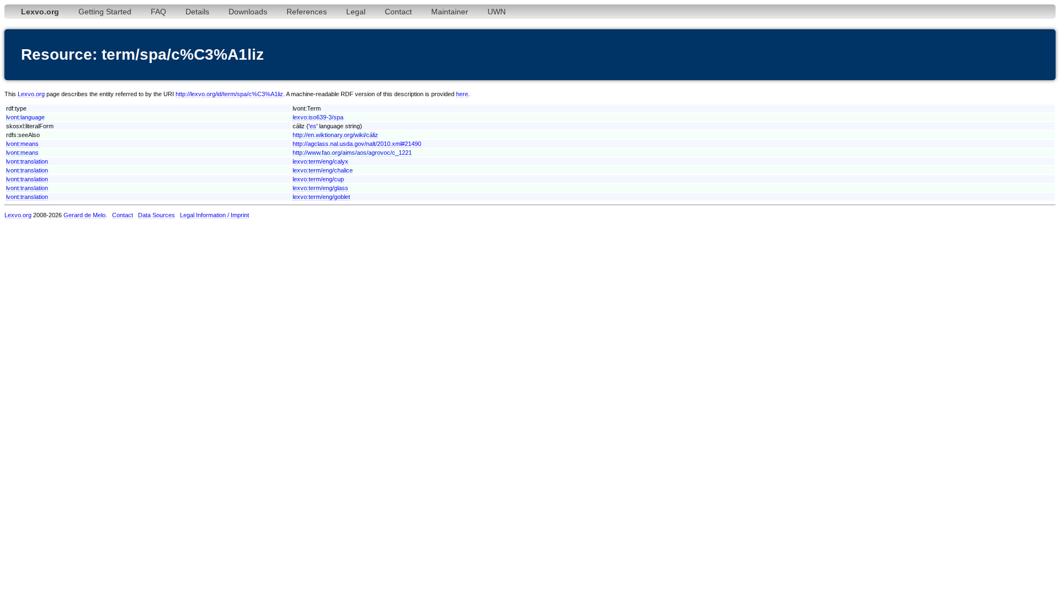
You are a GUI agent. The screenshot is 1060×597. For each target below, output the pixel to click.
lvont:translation (27, 161)
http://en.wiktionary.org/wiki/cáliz (335, 135)
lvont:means (22, 143)
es (313, 126)
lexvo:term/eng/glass (320, 188)
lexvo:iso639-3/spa (318, 117)
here (462, 94)
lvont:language (25, 117)
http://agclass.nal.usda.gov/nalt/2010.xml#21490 (357, 143)
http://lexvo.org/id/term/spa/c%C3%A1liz (229, 94)
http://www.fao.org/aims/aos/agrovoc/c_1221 (352, 152)
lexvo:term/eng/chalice (323, 170)
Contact (398, 11)
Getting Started (104, 11)
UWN (496, 11)
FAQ (158, 11)
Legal (355, 11)
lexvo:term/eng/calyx (320, 161)
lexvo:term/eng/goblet (321, 196)
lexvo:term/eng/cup (318, 179)
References (307, 11)
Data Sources (156, 215)
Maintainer (449, 11)
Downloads (248, 11)
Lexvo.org (31, 94)
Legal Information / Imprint (214, 215)
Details (197, 11)
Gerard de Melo (84, 215)
